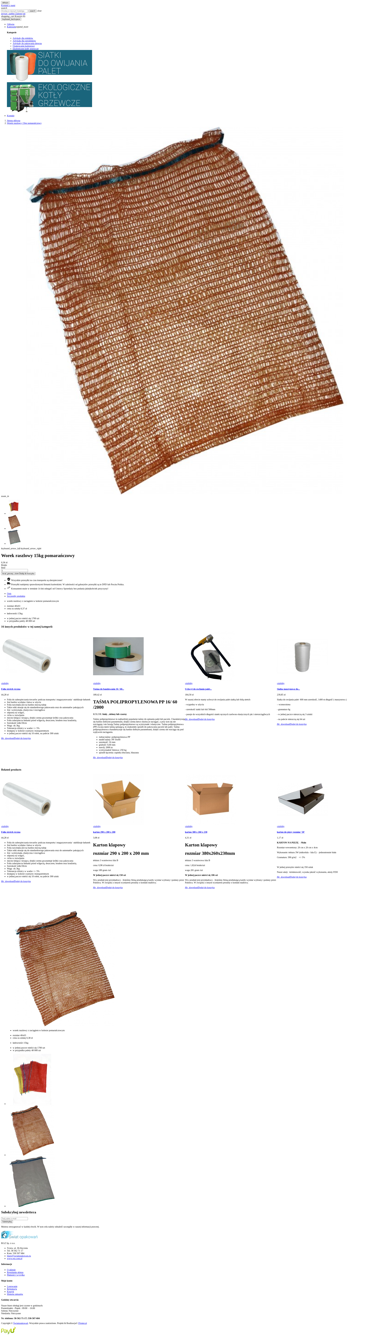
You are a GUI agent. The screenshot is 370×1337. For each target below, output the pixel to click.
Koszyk (10, 1291)
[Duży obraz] (49, 81)
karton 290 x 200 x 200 (104, 832)
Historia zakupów (15, 1294)
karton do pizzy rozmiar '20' (291, 832)
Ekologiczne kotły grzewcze (26, 48)
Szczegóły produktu (16, 596)
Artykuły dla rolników (23, 38)
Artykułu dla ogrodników (24, 41)
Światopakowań (20, 1323)
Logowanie (12, 1286)
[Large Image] (19, 1238)
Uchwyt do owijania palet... (198, 689)
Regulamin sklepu (15, 1272)
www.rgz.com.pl (14, 1258)
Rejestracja (12, 1289)
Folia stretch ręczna (10, 689)
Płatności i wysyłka (16, 1275)
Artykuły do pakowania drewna (27, 43)
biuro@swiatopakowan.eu (19, 1256)
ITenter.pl (82, 1323)
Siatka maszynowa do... (288, 689)
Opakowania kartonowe (24, 46)
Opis (9, 593)
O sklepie (11, 1270)
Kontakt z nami (8, 5)
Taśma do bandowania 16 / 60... (108, 689)
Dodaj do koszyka (18, 574)
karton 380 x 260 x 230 (196, 832)
